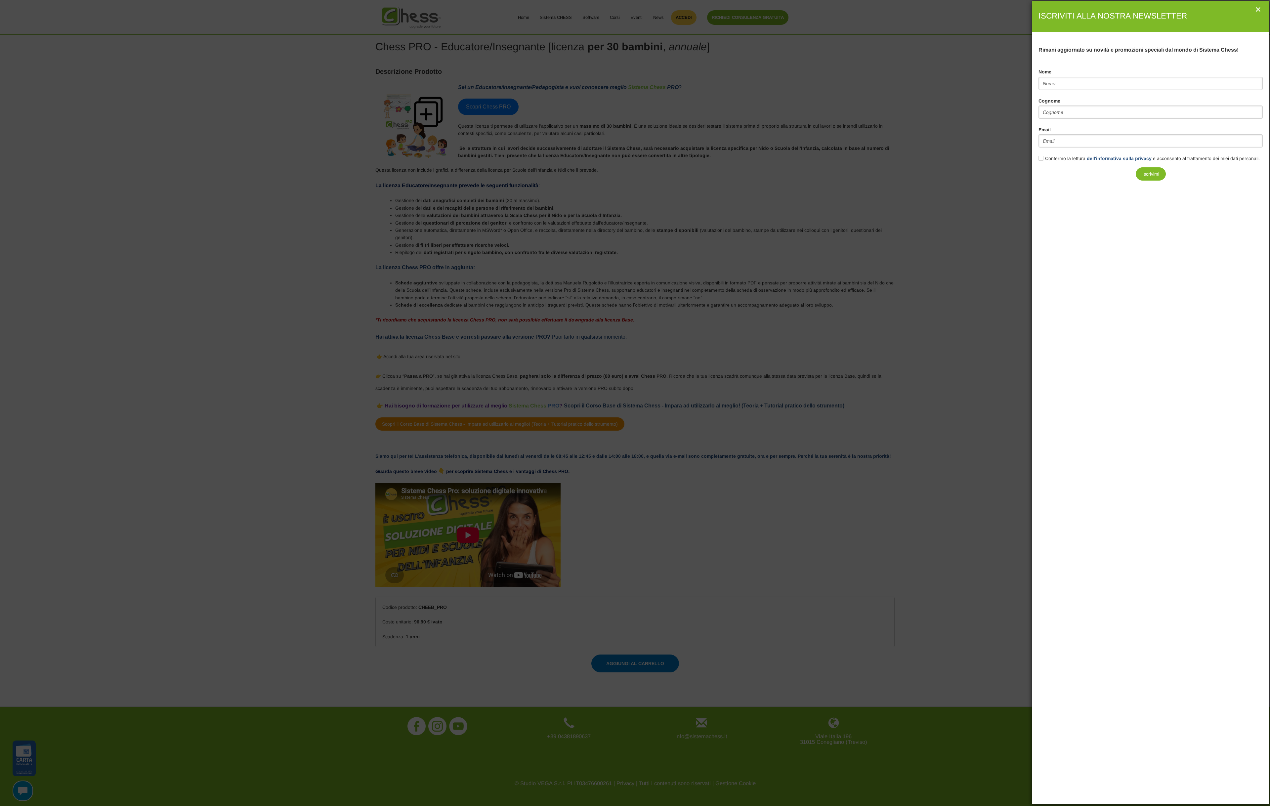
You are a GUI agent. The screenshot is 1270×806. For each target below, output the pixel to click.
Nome (1044, 71)
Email (1044, 129)
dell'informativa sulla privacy (1119, 158)
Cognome (1049, 101)
